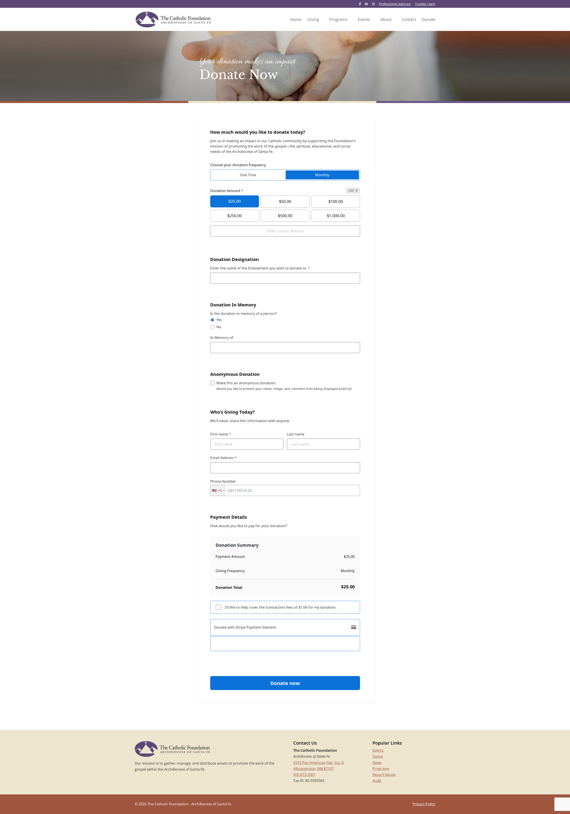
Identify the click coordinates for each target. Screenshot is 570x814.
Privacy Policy (424, 804)
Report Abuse (384, 774)
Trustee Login (425, 4)
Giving (378, 756)
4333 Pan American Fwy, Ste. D (318, 762)
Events (378, 750)
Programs (381, 768)
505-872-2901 (304, 774)
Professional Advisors (395, 4)
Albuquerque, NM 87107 (313, 768)
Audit (377, 780)
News (377, 762)
